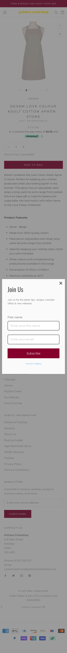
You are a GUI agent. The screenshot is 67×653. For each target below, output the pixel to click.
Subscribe (33, 353)
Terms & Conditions (33, 364)
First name (15, 317)
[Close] (61, 283)
